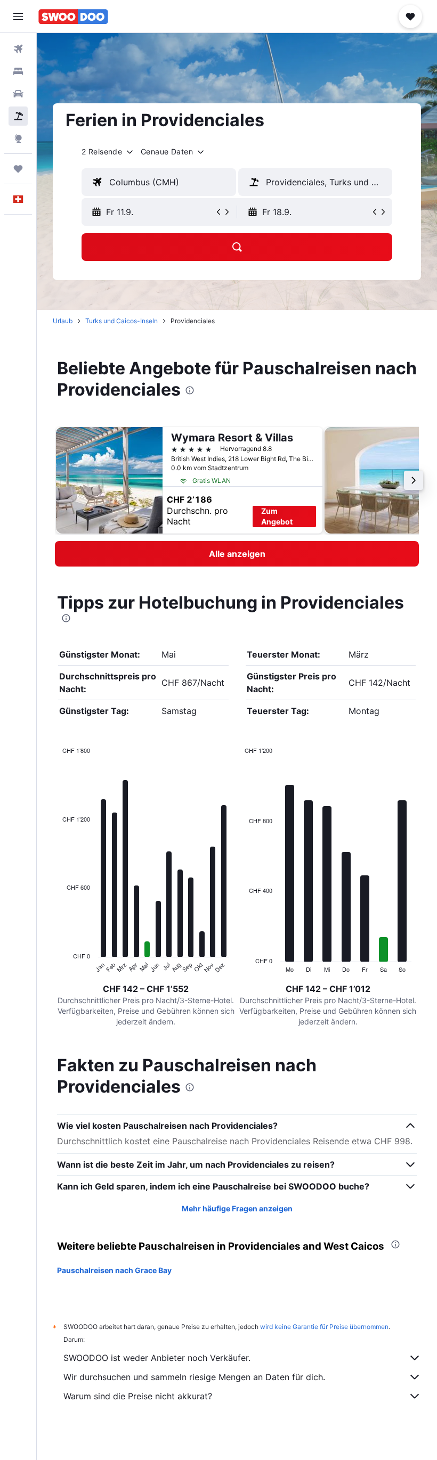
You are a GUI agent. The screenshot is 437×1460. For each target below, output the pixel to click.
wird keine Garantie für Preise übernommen (324, 1327)
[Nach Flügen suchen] (18, 49)
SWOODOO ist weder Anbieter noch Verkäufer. (156, 1357)
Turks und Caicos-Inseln (121, 321)
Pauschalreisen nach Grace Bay (114, 1270)
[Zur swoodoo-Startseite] (73, 16)
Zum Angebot (277, 516)
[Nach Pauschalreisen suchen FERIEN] (18, 116)
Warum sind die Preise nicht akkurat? (137, 1396)
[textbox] (159, 182)
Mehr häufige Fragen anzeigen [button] (237, 1208)
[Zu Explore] (18, 138)
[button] (18, 16)
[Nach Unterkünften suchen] (18, 71)
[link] (237, 554)
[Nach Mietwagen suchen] (18, 93)
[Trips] (18, 168)
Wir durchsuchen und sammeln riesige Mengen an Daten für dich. (194, 1377)
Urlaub (62, 321)
